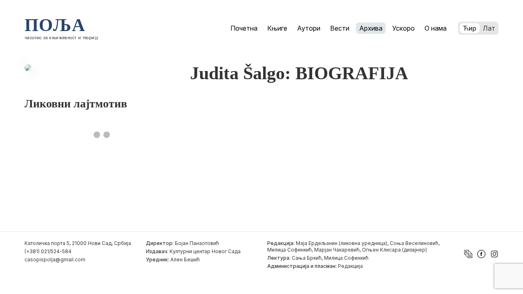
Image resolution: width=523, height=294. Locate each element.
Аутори (308, 28)
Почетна (243, 28)
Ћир (469, 28)
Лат (489, 28)
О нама (436, 28)
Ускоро (403, 28)
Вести (339, 28)
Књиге (277, 28)
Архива (370, 28)
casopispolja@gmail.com (55, 259)
